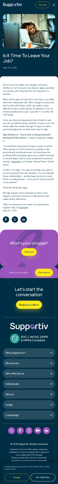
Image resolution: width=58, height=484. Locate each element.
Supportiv (23, 207)
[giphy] (29, 430)
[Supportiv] (12, 5)
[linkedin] (46, 430)
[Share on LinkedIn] (24, 219)
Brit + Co (44, 87)
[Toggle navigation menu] (53, 5)
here (25, 187)
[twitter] (11, 430)
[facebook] (20, 430)
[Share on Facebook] (6, 219)
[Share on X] (15, 219)
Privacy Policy (10, 469)
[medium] (37, 430)
